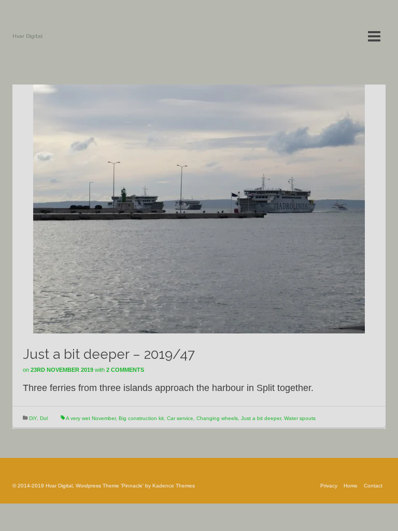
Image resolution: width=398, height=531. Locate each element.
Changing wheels (217, 418)
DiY (33, 418)
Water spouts (300, 418)
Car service (180, 418)
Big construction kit (141, 418)
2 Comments (125, 370)
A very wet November (91, 418)
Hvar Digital (27, 36)
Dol (44, 418)
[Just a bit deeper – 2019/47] (199, 208)
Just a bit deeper (261, 418)
